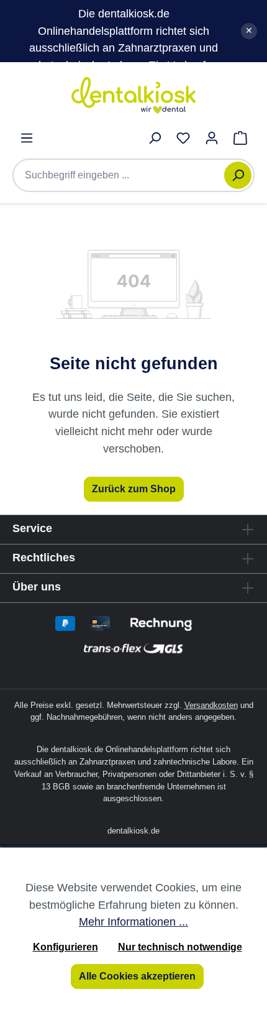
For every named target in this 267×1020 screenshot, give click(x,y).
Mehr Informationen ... (133, 921)
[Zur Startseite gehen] (133, 95)
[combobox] (125, 175)
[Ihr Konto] (211, 138)
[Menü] (26, 138)
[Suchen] (237, 175)
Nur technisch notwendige (180, 947)
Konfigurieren (65, 947)
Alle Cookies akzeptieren (137, 976)
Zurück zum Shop (134, 489)
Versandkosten (211, 705)
